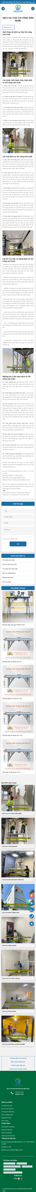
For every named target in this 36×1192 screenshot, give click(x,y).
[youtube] (16, 1178)
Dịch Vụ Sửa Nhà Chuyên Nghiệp (13, 1044)
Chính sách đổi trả (18, 1065)
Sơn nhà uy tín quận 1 (9, 1163)
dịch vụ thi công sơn (12, 494)
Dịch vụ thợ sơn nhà (9, 846)
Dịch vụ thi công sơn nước (12, 813)
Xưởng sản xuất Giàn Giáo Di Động (12, 1166)
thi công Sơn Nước (23, 494)
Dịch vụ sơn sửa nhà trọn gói (13, 879)
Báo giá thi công (7, 577)
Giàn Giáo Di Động (22, 1163)
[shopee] (18, 1178)
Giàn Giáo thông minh (9, 1169)
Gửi (18, 544)
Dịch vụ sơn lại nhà (9, 945)
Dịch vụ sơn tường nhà (10, 912)
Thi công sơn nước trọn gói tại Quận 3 (13, 1172)
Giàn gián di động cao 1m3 (11, 772)
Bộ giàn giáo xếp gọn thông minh (13, 625)
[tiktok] (21, 1178)
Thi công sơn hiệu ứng (9, 569)
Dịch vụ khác (6, 582)
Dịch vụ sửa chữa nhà (9, 564)
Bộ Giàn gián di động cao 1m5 (12, 735)
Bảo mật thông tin (18, 1062)
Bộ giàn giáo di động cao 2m (11, 662)
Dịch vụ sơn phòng (9, 1011)
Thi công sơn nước (8, 560)
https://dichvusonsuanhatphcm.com (19, 480)
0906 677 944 (19, 1094)
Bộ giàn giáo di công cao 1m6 (12, 698)
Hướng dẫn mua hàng (18, 1058)
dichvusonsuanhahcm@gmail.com (13, 1150)
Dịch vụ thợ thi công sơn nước (11, 492)
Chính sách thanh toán (18, 1069)
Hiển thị (11, 27)
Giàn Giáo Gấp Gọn (27, 1166)
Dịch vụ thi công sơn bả (11, 978)
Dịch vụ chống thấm (9, 573)
